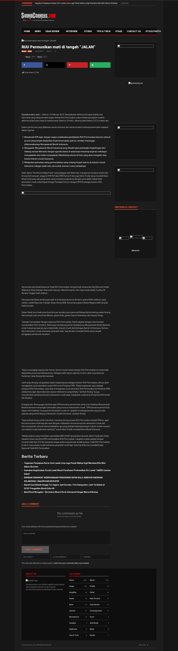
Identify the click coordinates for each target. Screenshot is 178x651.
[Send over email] (100, 65)
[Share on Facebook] (32, 65)
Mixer (92, 629)
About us (142, 645)
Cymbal (72, 611)
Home (27, 31)
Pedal (92, 592)
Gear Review (52, 31)
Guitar (71, 598)
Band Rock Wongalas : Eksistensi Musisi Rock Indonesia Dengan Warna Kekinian (61, 492)
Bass (71, 604)
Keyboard (73, 629)
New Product (95, 598)
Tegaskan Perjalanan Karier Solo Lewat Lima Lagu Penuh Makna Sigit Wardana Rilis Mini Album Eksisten (76, 3)
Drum (92, 617)
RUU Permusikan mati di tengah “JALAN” (58, 47)
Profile (92, 586)
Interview (72, 31)
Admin (49, 51)
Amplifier (72, 592)
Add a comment (30, 504)
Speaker (72, 623)
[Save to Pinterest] (77, 65)
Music (24, 51)
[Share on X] (54, 65)
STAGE (118, 31)
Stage (71, 586)
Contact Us (134, 31)
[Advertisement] (106, 16)
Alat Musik (94, 623)
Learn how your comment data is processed (71, 563)
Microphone (74, 617)
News (38, 31)
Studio (88, 31)
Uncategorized (96, 611)
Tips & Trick (104, 31)
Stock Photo (153, 31)
